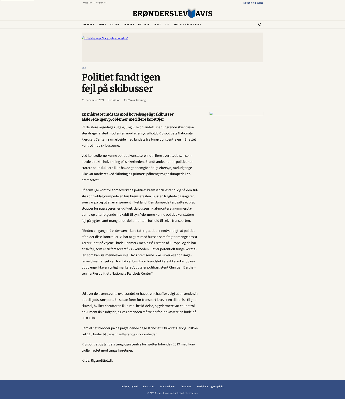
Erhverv (128, 24)
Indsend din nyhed (253, 2)
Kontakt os (149, 386)
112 (167, 24)
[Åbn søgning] (259, 24)
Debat (157, 24)
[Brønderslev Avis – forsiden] (173, 13)
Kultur (114, 24)
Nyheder (88, 24)
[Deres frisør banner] (236, 166)
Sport (102, 24)
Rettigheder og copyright (210, 386)
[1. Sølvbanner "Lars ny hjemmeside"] (172, 47)
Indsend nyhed (129, 386)
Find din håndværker (187, 24)
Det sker (144, 24)
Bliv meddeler (167, 386)
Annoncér (186, 386)
